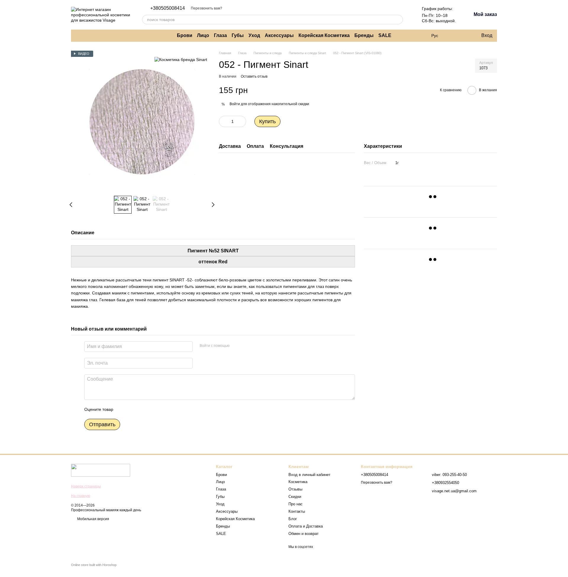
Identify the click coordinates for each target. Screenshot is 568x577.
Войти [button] (235, 104)
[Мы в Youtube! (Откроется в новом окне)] (92, 35)
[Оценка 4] (151, 409)
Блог (292, 519)
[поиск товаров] (398, 19)
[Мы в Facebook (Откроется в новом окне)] (85, 35)
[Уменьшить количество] (223, 121)
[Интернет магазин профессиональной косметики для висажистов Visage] (100, 470)
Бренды (364, 35)
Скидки (294, 496)
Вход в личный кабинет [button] (309, 474)
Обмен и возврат (303, 533)
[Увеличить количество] (242, 121)
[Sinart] (181, 59)
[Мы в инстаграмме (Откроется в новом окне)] (78, 35)
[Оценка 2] (132, 409)
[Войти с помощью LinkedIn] (255, 345)
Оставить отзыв (254, 76)
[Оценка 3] (142, 409)
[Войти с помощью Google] (245, 345)
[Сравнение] (452, 36)
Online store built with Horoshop (94, 565)
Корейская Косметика (324, 35)
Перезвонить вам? (206, 8)
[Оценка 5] (161, 409)
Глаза (220, 35)
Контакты (296, 511)
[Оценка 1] (123, 409)
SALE (384, 35)
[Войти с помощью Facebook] (236, 345)
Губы (238, 35)
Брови (184, 35)
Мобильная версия (92, 519)
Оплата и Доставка (305, 526)
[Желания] (464, 36)
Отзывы (295, 489)
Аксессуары (279, 35)
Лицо (203, 35)
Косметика (297, 482)
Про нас (295, 504)
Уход (254, 35)
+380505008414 (167, 8)
